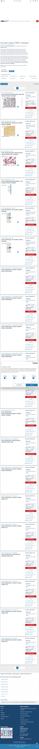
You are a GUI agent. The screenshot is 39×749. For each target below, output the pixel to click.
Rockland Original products (25, 715)
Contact (2, 708)
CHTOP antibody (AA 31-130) (7, 410)
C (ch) (7, 702)
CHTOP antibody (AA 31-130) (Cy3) (9, 496)
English (16, 742)
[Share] (37, 744)
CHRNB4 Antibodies (4, 686)
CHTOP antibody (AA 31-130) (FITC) (9, 581)
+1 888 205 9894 (24, 735)
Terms (28, 745)
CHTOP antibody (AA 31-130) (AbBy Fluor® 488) (12, 325)
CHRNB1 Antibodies (4, 694)
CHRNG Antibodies (4, 679)
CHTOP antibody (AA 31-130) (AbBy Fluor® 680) (12, 296)
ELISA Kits (22, 717)
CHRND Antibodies (4, 684)
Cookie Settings (23, 745)
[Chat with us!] (37, 746)
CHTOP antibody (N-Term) (7, 92)
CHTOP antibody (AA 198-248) (8, 208)
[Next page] (24, 88)
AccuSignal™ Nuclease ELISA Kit (26, 711)
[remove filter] (7, 71)
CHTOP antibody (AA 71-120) (7, 179)
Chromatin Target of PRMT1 (15, 702)
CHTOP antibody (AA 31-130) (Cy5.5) (9, 609)
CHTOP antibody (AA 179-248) (8, 121)
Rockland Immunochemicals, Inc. (26, 738)
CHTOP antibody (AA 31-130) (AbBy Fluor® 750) (12, 268)
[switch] (14, 378)
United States (32, 102)
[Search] (37, 21)
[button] (24, 103)
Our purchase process (24, 719)
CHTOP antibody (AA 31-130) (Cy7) (9, 524)
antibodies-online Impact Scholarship (27, 721)
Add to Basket (31, 107)
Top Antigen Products (5, 716)
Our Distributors (23, 723)
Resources (3, 714)
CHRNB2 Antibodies (4, 691)
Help (1, 710)
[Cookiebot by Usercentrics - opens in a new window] (33, 363)
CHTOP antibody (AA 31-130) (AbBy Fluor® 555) (12, 353)
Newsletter (3, 712)
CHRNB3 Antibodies (4, 689)
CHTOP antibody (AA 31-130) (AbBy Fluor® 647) (12, 467)
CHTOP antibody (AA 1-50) (7, 238)
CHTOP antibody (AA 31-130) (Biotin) (9, 439)
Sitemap (2, 718)
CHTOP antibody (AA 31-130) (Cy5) (9, 638)
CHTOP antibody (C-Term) (7, 151)
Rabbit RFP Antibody (24, 713)
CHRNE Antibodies (4, 681)
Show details (33, 381)
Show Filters (5, 83)
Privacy (18, 745)
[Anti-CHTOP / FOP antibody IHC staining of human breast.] (9, 160)
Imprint (15, 745)
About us (11, 745)
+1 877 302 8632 (25, 734)
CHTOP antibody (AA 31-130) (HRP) (9, 553)
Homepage (3, 702)
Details (31, 110)
